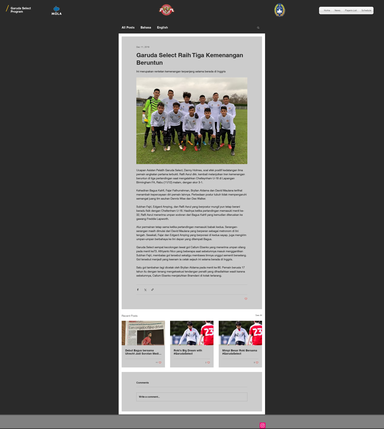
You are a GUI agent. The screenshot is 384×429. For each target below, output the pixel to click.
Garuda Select (21, 8)
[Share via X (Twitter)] (145, 289)
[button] (258, 27)
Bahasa (146, 27)
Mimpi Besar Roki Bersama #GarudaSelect (239, 352)
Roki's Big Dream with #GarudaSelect (188, 352)
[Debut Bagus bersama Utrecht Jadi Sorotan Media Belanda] (143, 333)
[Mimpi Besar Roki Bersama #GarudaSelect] (240, 333)
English (162, 27)
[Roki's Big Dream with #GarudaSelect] (191, 333)
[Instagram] (263, 425)
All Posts (128, 27)
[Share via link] (152, 289)
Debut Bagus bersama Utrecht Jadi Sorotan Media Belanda (142, 352)
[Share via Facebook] (137, 289)
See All (258, 315)
